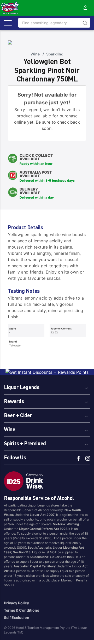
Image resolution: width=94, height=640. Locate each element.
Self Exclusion (16, 617)
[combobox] (54, 23)
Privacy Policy (16, 603)
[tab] (47, 386)
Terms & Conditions (21, 610)
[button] (47, 386)
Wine (35, 54)
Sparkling (54, 54)
